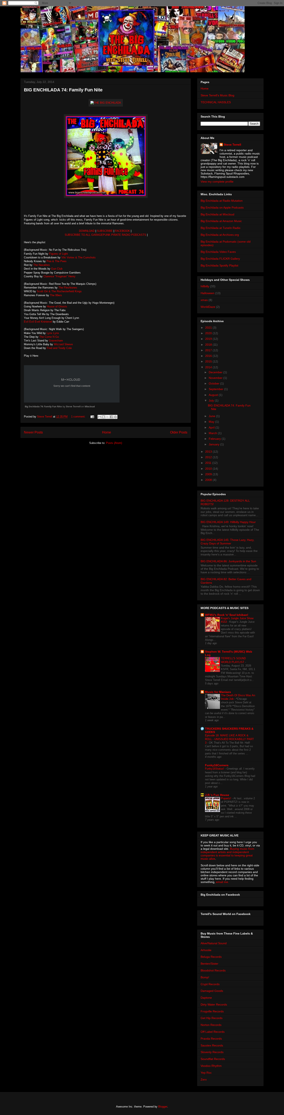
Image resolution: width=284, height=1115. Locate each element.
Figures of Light (58, 253)
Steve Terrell (73, 406)
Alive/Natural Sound (214, 943)
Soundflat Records (213, 1059)
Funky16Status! (215, 768)
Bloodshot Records (213, 970)
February (215, 438)
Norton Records (211, 1025)
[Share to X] (107, 417)
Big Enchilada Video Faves (218, 251)
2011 (208, 462)
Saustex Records (212, 1045)
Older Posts (178, 432)
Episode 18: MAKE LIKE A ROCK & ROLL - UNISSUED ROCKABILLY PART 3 (229, 739)
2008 (209, 479)
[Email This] (100, 417)
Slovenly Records (212, 1052)
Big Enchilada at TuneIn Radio (220, 228)
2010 (209, 468)
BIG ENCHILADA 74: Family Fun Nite (63, 89)
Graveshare (56, 340)
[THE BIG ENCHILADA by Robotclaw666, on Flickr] (106, 101)
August (214, 395)
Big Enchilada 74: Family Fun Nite (43, 406)
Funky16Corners (216, 765)
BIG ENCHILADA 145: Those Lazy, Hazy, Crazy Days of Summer (227, 541)
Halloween (207, 293)
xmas (204, 300)
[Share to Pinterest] (115, 417)
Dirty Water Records (214, 1004)
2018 (209, 344)
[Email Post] (92, 416)
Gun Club (56, 268)
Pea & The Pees (57, 261)
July (212, 400)
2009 (209, 474)
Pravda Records (211, 1038)
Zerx (204, 1079)
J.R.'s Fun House (217, 795)
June (212, 416)
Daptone (206, 997)
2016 (209, 355)
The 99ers (56, 295)
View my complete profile (217, 181)
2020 (209, 333)
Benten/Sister (209, 963)
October (214, 383)
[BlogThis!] (103, 417)
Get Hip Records (211, 1018)
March (213, 433)
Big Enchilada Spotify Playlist (219, 265)
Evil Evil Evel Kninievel (38, 321)
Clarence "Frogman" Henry (59, 276)
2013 (209, 451)
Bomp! (205, 977)
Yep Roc (206, 1072)
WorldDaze (208, 306)
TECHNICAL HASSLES (216, 102)
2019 (209, 338)
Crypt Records (210, 984)
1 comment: (78, 416)
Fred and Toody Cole (59, 348)
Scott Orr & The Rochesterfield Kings (59, 291)
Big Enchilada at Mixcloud (217, 214)
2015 (209, 361)
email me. (222, 882)
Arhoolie (206, 950)
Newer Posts (33, 432)
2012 (209, 457)
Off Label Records (213, 1031)
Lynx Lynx (52, 333)
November (216, 377)
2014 (209, 367)
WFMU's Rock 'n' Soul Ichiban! (226, 614)
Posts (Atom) (114, 443)
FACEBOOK (123, 230)
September (216, 389)
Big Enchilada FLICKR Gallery (220, 258)
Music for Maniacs (218, 692)
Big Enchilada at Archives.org (220, 234)
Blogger (162, 1106)
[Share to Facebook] (111, 417)
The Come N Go (49, 336)
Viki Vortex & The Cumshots (78, 257)
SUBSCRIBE (105, 230)
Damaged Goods (212, 990)
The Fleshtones (67, 287)
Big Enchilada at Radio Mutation (222, 200)
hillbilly (205, 286)
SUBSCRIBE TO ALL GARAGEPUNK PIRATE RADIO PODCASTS (105, 234)
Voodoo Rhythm (211, 1065)
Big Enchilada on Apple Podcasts (222, 207)
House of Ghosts (56, 306)
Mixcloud (90, 406)
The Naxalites (41, 264)
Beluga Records (211, 956)
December (216, 372)
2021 (209, 327)
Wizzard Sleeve (63, 344)
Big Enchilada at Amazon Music (221, 221)
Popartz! (226, 798)
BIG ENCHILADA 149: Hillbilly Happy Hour (228, 522)
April (212, 427)
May (212, 421)
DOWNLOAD (87, 230)
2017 (209, 350)
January (214, 444)
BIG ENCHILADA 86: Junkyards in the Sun (228, 561)
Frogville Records (212, 1011)
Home (106, 432)
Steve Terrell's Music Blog (217, 95)
